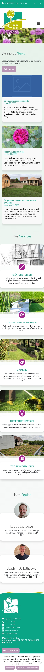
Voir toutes (9, 69)
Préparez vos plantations (14, 151)
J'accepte (10, 668)
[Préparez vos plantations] (22, 137)
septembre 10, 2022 (11, 205)
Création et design (22, 274)
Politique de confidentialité (27, 668)
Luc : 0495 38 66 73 (11, 630)
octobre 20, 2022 (10, 154)
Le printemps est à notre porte (16, 100)
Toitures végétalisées (22, 466)
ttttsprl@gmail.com (11, 633)
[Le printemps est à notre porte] (22, 86)
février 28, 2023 (10, 103)
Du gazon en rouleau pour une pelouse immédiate (20, 201)
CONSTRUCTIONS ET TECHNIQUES (22, 322)
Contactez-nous (10, 650)
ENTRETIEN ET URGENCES (22, 421)
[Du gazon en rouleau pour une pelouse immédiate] (22, 185)
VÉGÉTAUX (22, 370)
